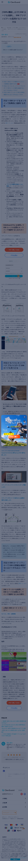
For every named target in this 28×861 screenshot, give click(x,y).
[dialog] (14, 430)
